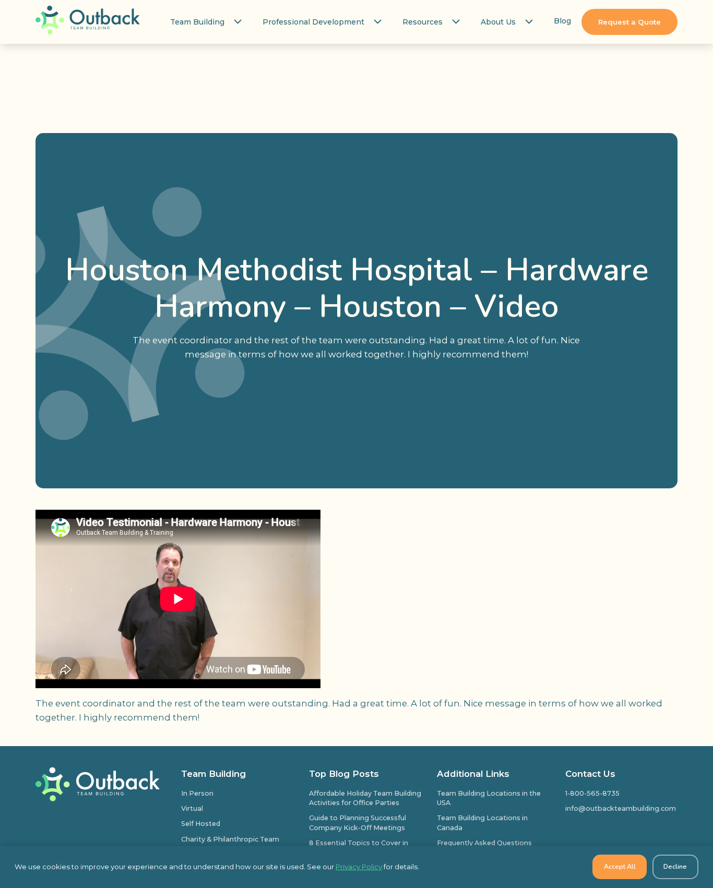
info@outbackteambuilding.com (620, 808)
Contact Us (590, 774)
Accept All (620, 866)
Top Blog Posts (344, 774)
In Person (197, 793)
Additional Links (473, 774)
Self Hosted (200, 823)
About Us (498, 22)
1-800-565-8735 (592, 793)
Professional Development (313, 22)
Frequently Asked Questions (484, 843)
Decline (675, 866)
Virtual (192, 808)
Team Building (197, 22)
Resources (422, 22)
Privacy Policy (359, 866)
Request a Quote (629, 22)
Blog (562, 21)
